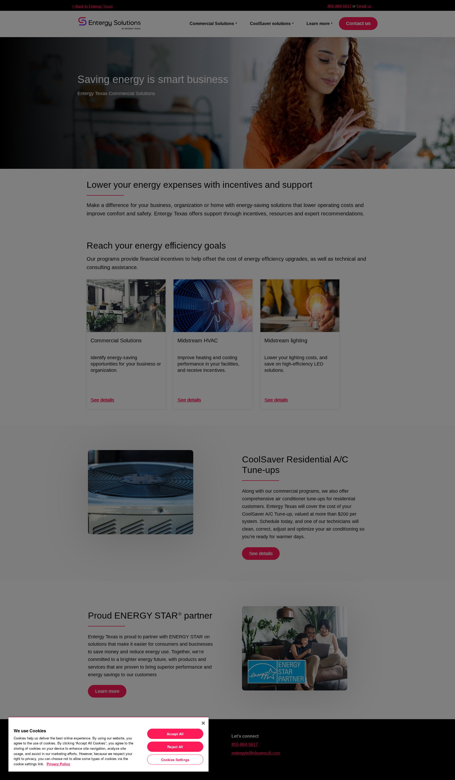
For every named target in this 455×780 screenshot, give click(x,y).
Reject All (175, 746)
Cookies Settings (175, 759)
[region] (108, 744)
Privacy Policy (58, 763)
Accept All (175, 733)
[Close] (203, 723)
